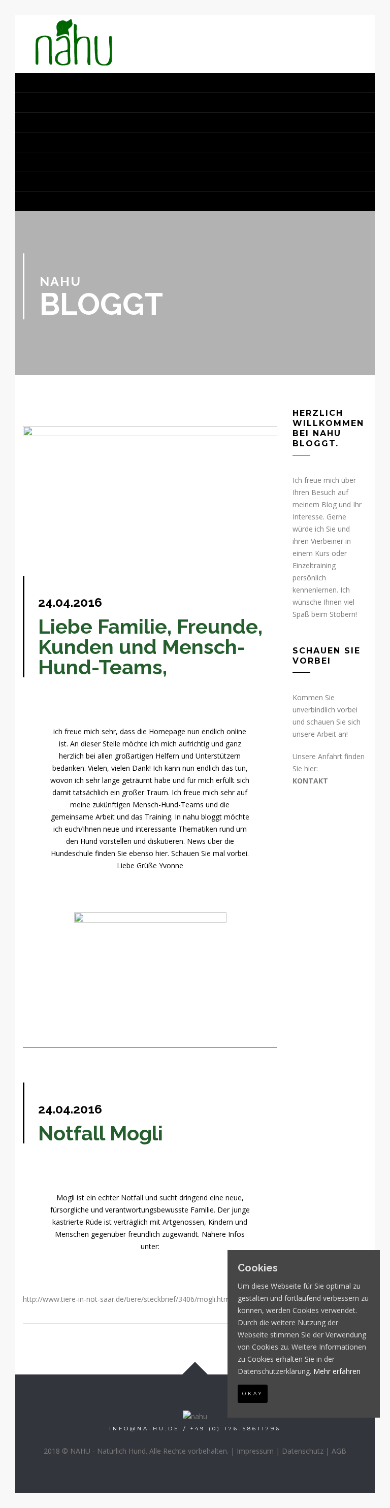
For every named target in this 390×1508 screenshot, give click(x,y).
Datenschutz (302, 1451)
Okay (252, 1393)
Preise (42, 182)
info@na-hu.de (144, 1428)
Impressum (255, 1451)
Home (39, 83)
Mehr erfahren (337, 1371)
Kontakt (48, 202)
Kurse (41, 103)
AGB (339, 1451)
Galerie (46, 142)
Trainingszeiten (71, 162)
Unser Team (57, 122)
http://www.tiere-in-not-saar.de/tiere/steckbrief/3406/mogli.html (127, 1299)
